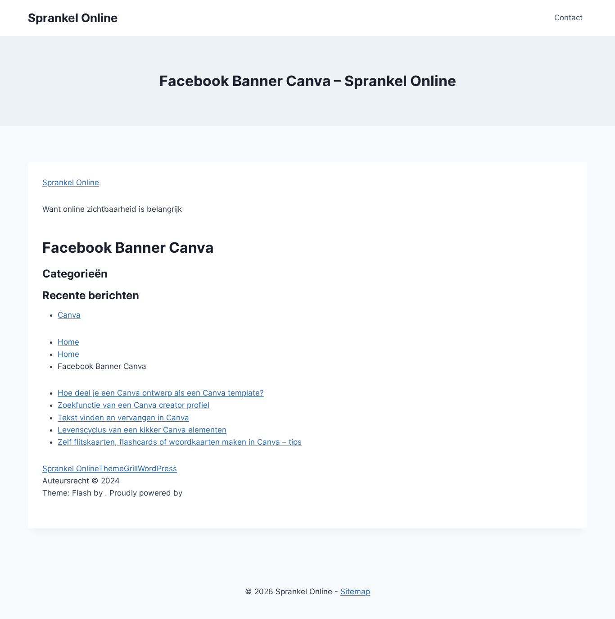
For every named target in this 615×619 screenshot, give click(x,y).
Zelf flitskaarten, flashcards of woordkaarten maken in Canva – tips (180, 441)
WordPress (157, 468)
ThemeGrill (118, 468)
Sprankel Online (70, 182)
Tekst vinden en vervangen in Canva (123, 417)
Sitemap (355, 591)
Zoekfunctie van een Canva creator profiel (133, 405)
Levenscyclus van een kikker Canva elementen (142, 429)
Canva (69, 314)
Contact (568, 17)
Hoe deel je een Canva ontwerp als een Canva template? (161, 392)
